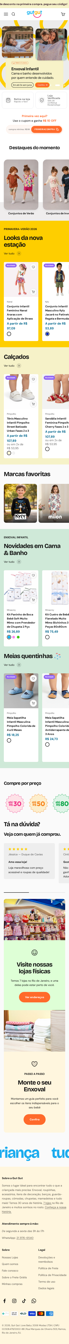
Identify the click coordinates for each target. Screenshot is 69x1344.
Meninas (21, 180)
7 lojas (47, 1203)
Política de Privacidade (52, 1275)
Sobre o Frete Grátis (14, 1277)
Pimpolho (11, 414)
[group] (34, 55)
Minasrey (11, 610)
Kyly (47, 301)
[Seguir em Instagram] (14, 1301)
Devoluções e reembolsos (46, 1259)
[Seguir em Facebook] (4, 1301)
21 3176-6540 (25, 1238)
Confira (34, 1119)
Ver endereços (34, 997)
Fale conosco (10, 1270)
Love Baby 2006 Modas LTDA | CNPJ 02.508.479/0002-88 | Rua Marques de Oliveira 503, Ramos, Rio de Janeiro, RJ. (34, 1329)
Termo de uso (46, 1281)
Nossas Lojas (10, 1257)
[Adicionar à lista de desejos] (33, 267)
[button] (21, 184)
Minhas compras (12, 1284)
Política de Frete (48, 1268)
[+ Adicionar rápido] (33, 291)
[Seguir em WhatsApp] (33, 1301)
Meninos (21, 189)
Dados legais (46, 1288)
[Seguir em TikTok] (24, 1301)
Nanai (9, 301)
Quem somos (10, 1264)
